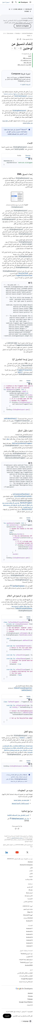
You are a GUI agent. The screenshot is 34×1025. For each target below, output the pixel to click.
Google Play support (27, 979)
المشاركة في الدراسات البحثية (26, 981)
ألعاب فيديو (30, 887)
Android (30, 862)
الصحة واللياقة (29, 893)
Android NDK (29, 965)
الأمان (31, 868)
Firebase (30, 999)
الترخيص (24, 1011)
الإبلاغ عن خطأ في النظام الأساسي (25, 973)
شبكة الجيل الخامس (28, 901)
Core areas (17, 9)
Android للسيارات (28, 918)
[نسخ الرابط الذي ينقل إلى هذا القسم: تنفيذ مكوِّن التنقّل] (16, 431)
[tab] (28, 155)
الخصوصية (30, 898)
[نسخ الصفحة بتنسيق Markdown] (15, 48)
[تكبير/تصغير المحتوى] (22, 54)
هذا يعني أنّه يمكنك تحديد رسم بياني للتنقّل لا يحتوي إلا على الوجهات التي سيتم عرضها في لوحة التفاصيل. (17, 505)
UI (9, 9)
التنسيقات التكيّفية (12, 134)
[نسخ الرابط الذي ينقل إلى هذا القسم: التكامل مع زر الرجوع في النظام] (5, 596)
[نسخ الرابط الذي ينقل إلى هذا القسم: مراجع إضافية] (19, 811)
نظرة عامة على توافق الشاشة (21, 800)
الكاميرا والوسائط (29, 896)
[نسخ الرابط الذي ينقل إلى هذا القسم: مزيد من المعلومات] (15, 790)
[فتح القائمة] (30, 2)
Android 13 (29, 940)
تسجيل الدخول (5, 2)
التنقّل (7, 439)
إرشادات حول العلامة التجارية (13, 1011)
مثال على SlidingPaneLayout (20, 818)
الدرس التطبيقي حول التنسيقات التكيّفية (18, 815)
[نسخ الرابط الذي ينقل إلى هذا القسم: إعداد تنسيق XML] (15, 174)
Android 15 (29, 934)
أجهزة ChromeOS (28, 915)
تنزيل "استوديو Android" (26, 962)
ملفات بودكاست (29, 879)
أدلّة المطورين (29, 956)
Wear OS (30, 912)
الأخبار (31, 873)
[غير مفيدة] (17, 39)
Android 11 (29, 946)
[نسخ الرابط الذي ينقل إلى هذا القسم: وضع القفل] (22, 732)
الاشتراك (7, 1016)
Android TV (29, 921)
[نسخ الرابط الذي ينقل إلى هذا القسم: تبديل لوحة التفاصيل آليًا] (10, 359)
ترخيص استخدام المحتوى (16, 838)
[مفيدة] (20, 39)
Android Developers (27, 33)
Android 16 (29, 931)
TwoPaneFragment (18, 586)
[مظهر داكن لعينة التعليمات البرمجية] (29, 159)
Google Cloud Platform (26, 1002)
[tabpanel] (17, 162)
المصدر (31, 870)
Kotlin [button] (19, 155)
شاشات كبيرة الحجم (28, 909)
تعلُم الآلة (31, 890)
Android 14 (29, 937)
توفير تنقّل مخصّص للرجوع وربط (20, 606)
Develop (28, 9)
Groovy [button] (27, 155)
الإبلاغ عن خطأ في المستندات (26, 976)
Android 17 (29, 928)
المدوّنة (31, 876)
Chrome (30, 996)
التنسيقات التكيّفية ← (25, 84)
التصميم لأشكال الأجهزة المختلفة (20, 803)
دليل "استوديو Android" (27, 953)
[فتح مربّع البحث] (16, 2)
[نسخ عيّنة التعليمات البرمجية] (31, 159)
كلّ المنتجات (30, 1005)
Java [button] (20, 380)
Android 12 (29, 943)
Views (26, 11)
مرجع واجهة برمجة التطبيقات (26, 959)
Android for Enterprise (26, 865)
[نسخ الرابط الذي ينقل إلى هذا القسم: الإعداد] (25, 143)
